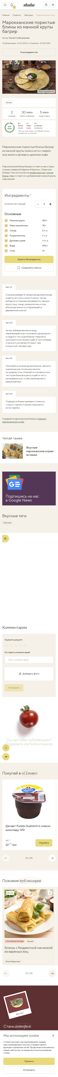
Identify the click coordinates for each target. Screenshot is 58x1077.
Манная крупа (17, 220)
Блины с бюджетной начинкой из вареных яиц (29, 949)
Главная (6, 15)
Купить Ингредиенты (29, 259)
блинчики (7, 523)
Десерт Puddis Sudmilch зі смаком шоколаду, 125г (28, 827)
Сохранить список (31, 267)
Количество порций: (15, 204)
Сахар (13, 230)
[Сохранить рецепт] (6, 747)
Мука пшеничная (19, 225)
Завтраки (28, 15)
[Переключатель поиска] (5, 5)
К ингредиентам (29, 52)
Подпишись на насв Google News (22, 498)
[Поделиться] (6, 756)
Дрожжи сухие (17, 240)
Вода (12, 245)
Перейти (44, 842)
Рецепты (17, 15)
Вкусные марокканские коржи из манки (39, 451)
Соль (12, 250)
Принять (29, 1061)
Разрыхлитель (17, 235)
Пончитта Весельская (19, 38)
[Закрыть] (53, 1035)
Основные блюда (15, 941)
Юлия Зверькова (13, 961)
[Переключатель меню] (53, 5)
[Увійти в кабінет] (46, 5)
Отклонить (29, 1070)
